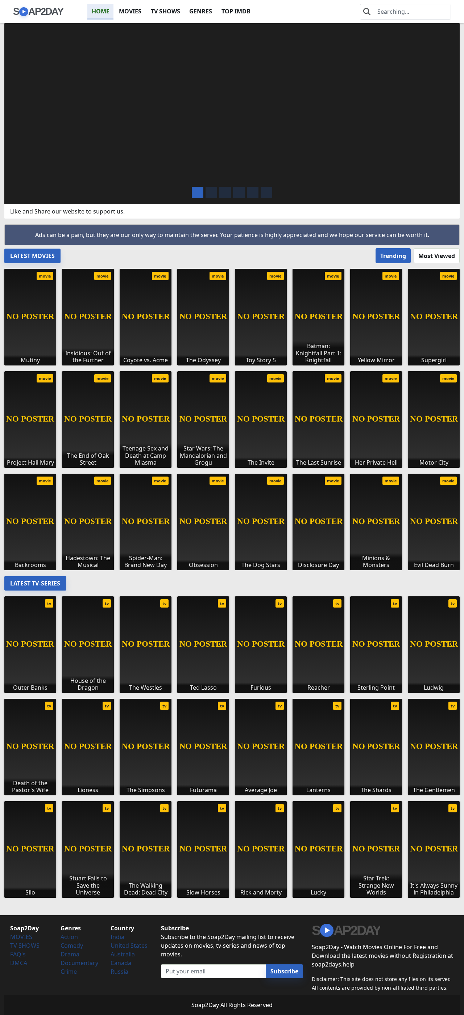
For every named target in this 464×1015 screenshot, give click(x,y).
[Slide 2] (225, 192)
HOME (100, 11)
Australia (123, 954)
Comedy (72, 946)
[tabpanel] (232, 416)
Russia (119, 972)
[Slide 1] (211, 192)
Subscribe (284, 971)
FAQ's (18, 954)
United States (129, 946)
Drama (70, 954)
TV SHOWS (165, 11)
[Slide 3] (239, 192)
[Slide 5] (266, 192)
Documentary (79, 963)
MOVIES (130, 11)
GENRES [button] (200, 11)
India (117, 937)
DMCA (18, 963)
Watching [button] (53, 175)
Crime (69, 972)
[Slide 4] (252, 192)
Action (69, 937)
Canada (121, 963)
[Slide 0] (197, 192)
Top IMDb (235, 11)
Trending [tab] (393, 256)
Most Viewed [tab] (436, 256)
